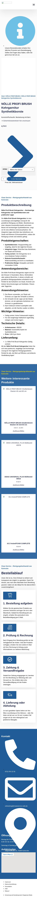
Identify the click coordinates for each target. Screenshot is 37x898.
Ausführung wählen (18, 431)
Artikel (5, 169)
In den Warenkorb (16, 179)
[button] (33, 4)
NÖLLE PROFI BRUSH (13, 96)
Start (3, 96)
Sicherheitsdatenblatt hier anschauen (16, 121)
